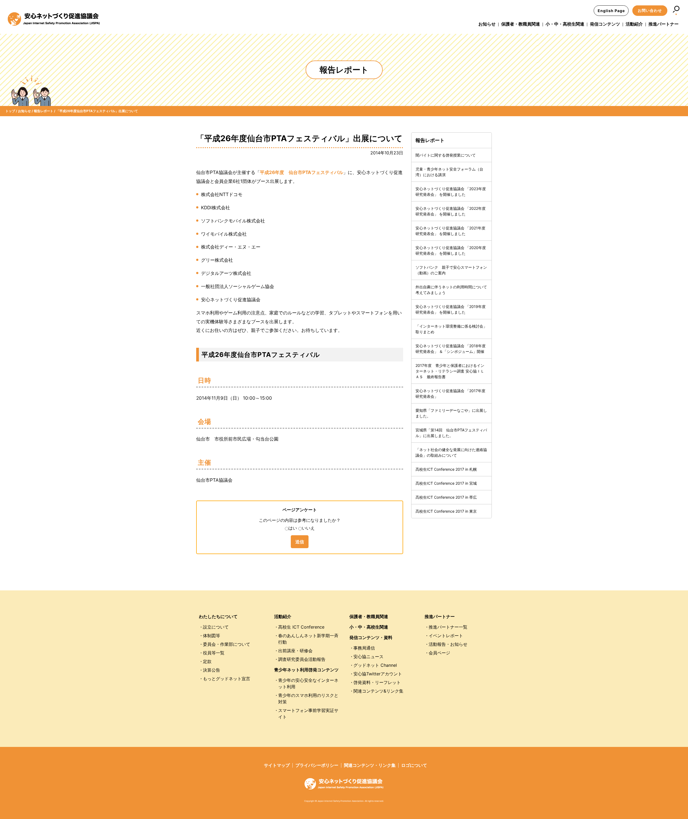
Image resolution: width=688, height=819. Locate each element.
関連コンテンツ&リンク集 (378, 691)
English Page (611, 10)
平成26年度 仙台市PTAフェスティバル (301, 172)
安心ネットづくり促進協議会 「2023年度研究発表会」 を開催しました (450, 191)
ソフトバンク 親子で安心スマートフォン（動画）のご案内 (451, 270)
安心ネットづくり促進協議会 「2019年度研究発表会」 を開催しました (450, 309)
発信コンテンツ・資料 (370, 637)
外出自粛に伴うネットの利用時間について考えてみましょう (451, 290)
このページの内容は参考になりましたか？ (300, 520)
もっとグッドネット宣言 (226, 678)
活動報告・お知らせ (448, 644)
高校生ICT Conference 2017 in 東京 (446, 511)
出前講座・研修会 (295, 650)
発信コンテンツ (605, 24)
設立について (216, 627)
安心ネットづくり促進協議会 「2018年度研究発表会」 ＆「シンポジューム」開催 (450, 348)
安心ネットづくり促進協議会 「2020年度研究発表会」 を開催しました (450, 250)
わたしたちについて (218, 616)
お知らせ (487, 24)
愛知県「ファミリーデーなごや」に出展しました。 (451, 413)
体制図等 (211, 635)
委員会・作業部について (226, 644)
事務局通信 (364, 648)
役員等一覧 (213, 652)
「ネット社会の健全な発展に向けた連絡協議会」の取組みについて (451, 452)
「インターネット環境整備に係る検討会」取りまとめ (451, 329)
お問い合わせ (650, 10)
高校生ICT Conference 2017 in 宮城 (446, 483)
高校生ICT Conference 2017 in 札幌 (446, 469)
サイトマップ (277, 765)
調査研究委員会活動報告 (301, 659)
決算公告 (211, 670)
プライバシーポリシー (316, 765)
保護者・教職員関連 (520, 24)
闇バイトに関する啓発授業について (445, 155)
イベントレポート (446, 635)
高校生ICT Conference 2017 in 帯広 (446, 497)
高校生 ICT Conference (301, 627)
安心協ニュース (368, 656)
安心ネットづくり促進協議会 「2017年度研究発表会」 (450, 393)
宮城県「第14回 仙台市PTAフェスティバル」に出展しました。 (451, 433)
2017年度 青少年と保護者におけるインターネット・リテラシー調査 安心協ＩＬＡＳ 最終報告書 (449, 371)
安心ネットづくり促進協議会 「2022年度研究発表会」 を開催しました (450, 211)
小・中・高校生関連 (565, 24)
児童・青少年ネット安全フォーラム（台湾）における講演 (449, 172)
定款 (207, 661)
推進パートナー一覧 (448, 627)
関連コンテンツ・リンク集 (370, 765)
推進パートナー (663, 24)
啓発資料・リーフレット (377, 682)
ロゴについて (414, 765)
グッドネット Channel (375, 665)
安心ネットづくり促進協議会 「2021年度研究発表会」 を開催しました (450, 231)
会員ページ (439, 652)
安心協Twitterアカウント (377, 673)
